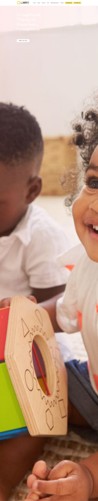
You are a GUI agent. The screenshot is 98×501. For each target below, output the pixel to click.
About (39, 2)
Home (34, 2)
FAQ (48, 2)
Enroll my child (23, 40)
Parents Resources (55, 2)
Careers (62, 2)
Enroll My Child (69, 2)
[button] (43, 3)
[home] (23, 3)
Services (43, 2)
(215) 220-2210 (77, 2)
